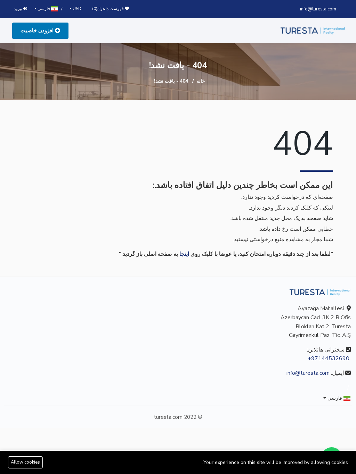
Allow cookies (25, 462)
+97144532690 (328, 358)
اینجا (184, 254)
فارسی (44, 8)
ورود (18, 8)
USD (76, 8)
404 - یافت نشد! (171, 81)
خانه (200, 81)
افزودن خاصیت (38, 30)
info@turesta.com (318, 9)
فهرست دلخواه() (108, 8)
